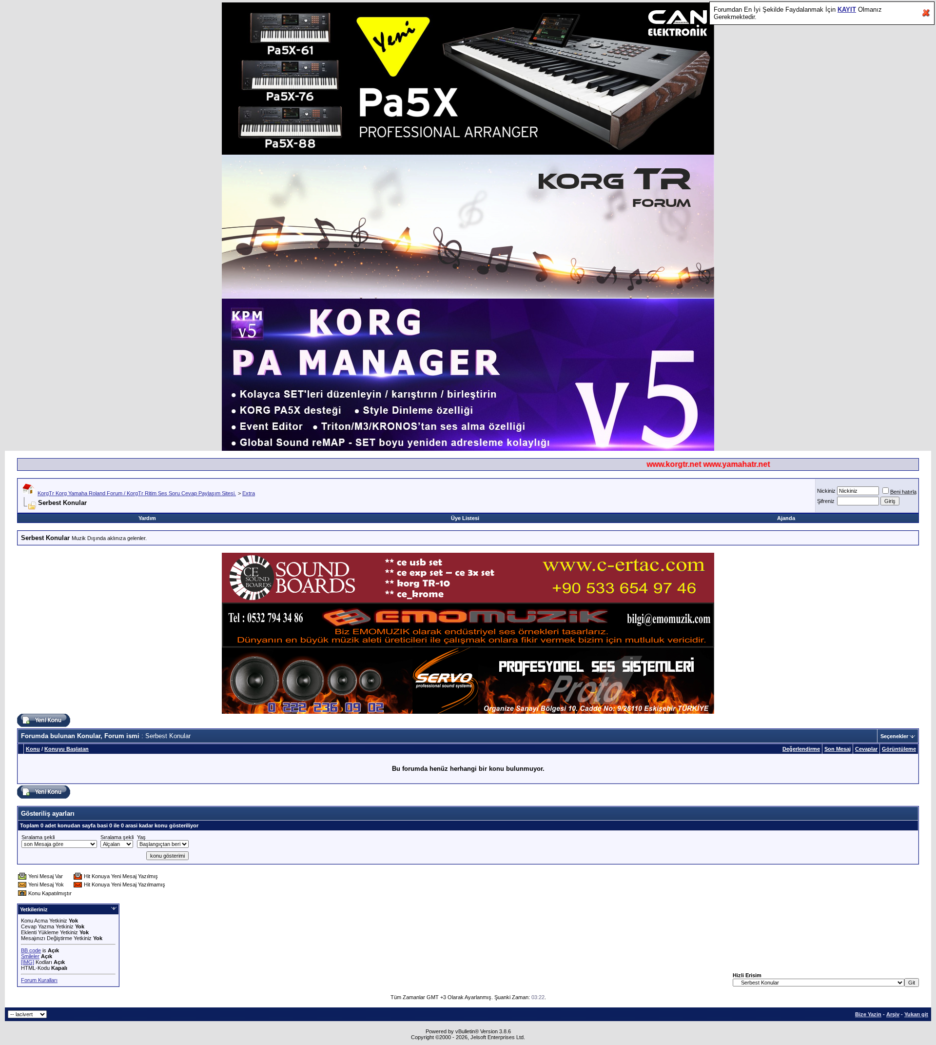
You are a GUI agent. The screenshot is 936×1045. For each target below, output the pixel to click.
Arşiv (892, 1014)
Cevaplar (866, 749)
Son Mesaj (837, 749)
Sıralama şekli (38, 837)
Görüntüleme (899, 749)
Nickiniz (826, 491)
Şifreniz (826, 501)
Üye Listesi (465, 518)
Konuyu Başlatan (66, 749)
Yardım (147, 518)
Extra (248, 493)
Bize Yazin (868, 1014)
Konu (33, 749)
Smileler (30, 956)
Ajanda (786, 518)
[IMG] (27, 962)
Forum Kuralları (39, 980)
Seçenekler (894, 736)
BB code (31, 950)
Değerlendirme (801, 749)
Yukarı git (916, 1014)
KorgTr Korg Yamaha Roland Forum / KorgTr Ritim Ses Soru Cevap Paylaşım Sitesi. (137, 493)
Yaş (141, 837)
